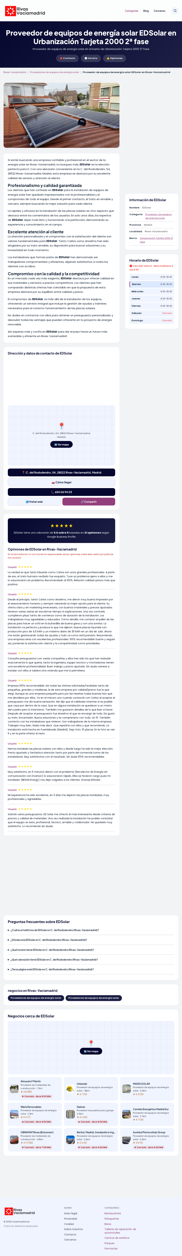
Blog (146, 10)
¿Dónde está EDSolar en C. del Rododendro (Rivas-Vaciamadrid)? (48, 939)
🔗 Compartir (89, 501)
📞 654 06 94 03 (61, 492)
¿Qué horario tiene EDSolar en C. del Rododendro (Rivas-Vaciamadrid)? (52, 949)
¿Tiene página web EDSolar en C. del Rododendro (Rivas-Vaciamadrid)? (52, 969)
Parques (109, 1243)
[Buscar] (175, 10)
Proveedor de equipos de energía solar (158, 216)
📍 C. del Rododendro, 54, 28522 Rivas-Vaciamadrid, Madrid (61, 472)
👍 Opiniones (114, 58)
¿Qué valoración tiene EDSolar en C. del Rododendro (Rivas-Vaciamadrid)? (54, 959)
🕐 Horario (90, 58)
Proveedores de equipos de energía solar (54, 72)
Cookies (69, 1224)
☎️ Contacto (67, 58)
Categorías (131, 10)
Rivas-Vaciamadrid (15, 72)
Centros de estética (117, 1238)
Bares (108, 1224)
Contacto (70, 1234)
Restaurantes (113, 1213)
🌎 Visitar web (34, 501)
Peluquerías (112, 1218)
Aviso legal (70, 1213)
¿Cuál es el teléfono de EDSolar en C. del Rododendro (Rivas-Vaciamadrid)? (54, 930)
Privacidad (70, 1218)
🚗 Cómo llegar (62, 482)
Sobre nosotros (73, 1229)
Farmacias (111, 1248)
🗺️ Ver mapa (61, 444)
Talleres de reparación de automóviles (120, 1231)
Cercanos (159, 10)
